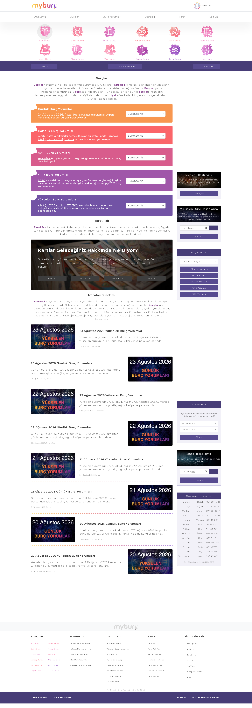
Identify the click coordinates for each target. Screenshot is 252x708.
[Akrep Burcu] (77, 50)
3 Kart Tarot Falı (155, 654)
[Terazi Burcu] (45, 50)
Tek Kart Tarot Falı (156, 660)
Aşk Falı (46, 66)
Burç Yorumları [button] (112, 16)
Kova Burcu (53, 665)
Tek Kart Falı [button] (118, 278)
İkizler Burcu (36, 654)
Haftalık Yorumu (199, 281)
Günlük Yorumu (199, 275)
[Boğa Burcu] (77, 31)
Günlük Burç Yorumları (80, 643)
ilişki (113, 95)
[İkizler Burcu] (110, 31)
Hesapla (199, 236)
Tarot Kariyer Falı (155, 665)
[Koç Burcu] (45, 31)
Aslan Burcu (36, 665)
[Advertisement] (199, 121)
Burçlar (38, 84)
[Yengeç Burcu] (142, 31)
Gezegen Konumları (115, 665)
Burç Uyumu (112, 654)
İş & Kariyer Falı (127, 66)
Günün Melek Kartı (156, 671)
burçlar (143, 91)
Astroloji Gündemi (115, 671)
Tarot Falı (152, 643)
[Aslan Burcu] (175, 31)
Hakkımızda (40, 697)
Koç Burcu (35, 643)
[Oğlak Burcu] (142, 50)
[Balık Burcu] (207, 50)
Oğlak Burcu (54, 660)
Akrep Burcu (54, 649)
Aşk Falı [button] (52, 278)
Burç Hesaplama (114, 643)
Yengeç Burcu (37, 660)
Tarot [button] (182, 16)
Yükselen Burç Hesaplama (118, 649)
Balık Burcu (53, 671)
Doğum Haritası (114, 676)
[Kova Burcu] (175, 50)
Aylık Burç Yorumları (79, 654)
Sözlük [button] (214, 16)
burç (78, 91)
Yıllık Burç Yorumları (79, 660)
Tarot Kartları (154, 676)
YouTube (191, 666)
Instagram (192, 643)
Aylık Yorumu (199, 288)
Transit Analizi (113, 682)
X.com (190, 660)
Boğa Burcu (36, 649)
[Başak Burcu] (207, 31)
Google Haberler (194, 672)
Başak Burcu (36, 671)
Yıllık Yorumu (199, 294)
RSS (189, 677)
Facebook (191, 655)
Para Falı (208, 66)
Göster (199, 437)
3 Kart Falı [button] (151, 278)
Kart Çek (199, 193)
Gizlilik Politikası (61, 697)
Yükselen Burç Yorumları (81, 665)
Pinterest (191, 649)
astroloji (119, 84)
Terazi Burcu (53, 643)
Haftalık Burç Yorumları (80, 649)
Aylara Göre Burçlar (115, 660)
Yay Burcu (52, 654)
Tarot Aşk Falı (154, 649)
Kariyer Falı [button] (85, 278)
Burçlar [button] (74, 16)
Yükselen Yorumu (199, 269)
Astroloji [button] (150, 16)
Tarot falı (40, 227)
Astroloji (39, 301)
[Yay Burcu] (110, 50)
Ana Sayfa (40, 16)
